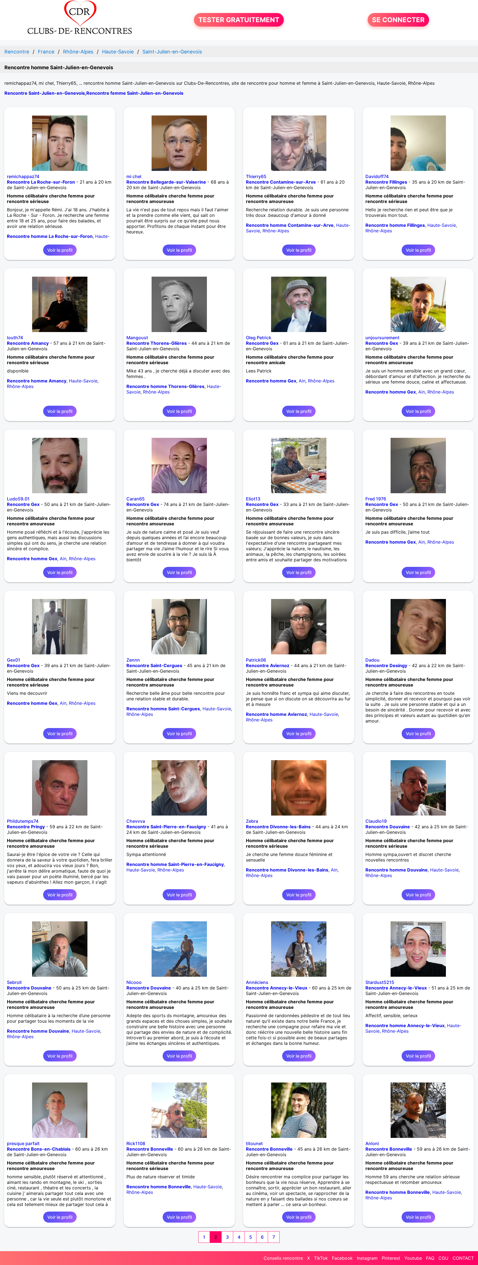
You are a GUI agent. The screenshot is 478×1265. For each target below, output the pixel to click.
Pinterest (391, 1258)
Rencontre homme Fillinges (395, 225)
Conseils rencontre (283, 1258)
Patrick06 (256, 660)
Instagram (367, 1258)
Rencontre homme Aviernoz (276, 714)
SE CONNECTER (398, 20)
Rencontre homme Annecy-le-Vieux (405, 1025)
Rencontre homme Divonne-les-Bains (287, 870)
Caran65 (135, 499)
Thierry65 (256, 176)
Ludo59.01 (18, 499)
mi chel (133, 176)
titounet (254, 1143)
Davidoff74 (377, 176)
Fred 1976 (375, 499)
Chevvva (135, 821)
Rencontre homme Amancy (36, 381)
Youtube (413, 1258)
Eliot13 (253, 499)
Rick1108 (135, 1143)
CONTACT (463, 1258)
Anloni (372, 1143)
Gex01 (13, 660)
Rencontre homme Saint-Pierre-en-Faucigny (175, 864)
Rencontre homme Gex (271, 381)
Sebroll (14, 982)
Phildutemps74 (22, 821)
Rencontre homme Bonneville (158, 1186)
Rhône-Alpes (276, 230)
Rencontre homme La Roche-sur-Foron (50, 236)
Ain (302, 381)
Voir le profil (59, 250)
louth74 (15, 337)
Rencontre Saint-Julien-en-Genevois (44, 93)
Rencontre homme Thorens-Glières (165, 386)
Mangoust (137, 337)
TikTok (321, 1258)
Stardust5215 (379, 982)
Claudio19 (376, 821)
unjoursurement (382, 337)
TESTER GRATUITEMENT (238, 20)
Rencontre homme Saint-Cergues (163, 708)
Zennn (133, 660)
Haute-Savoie (441, 225)
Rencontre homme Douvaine (396, 870)
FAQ (430, 1258)
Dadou (372, 660)
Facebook (342, 1258)
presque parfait (23, 1143)
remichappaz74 (23, 176)
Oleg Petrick (258, 337)
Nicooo (134, 982)
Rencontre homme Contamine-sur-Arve (290, 225)
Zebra (252, 821)
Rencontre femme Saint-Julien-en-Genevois (134, 93)
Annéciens (257, 982)
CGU (443, 1258)
